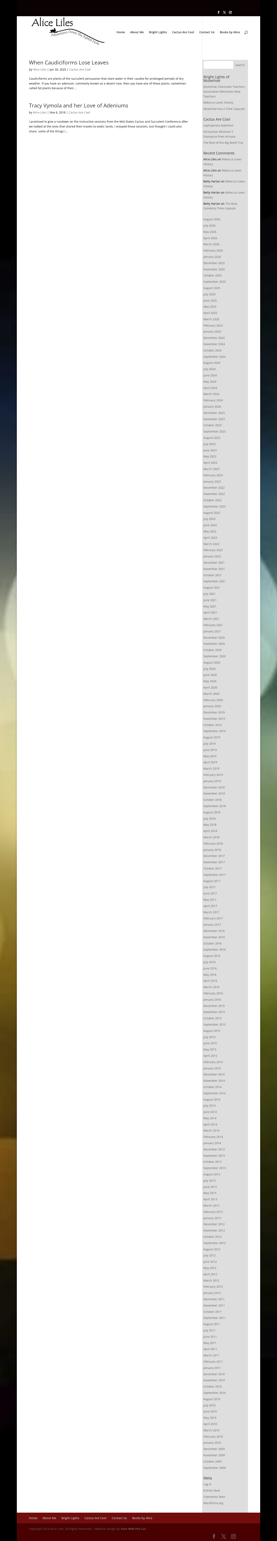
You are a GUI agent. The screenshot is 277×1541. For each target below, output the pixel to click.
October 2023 (212, 425)
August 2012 (211, 1249)
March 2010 (211, 1430)
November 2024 (214, 344)
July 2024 (209, 369)
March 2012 (211, 1280)
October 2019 (212, 725)
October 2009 (212, 1461)
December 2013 (214, 1149)
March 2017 (211, 912)
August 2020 (211, 662)
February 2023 (213, 475)
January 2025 (212, 331)
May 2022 (209, 531)
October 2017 (212, 868)
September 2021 (214, 581)
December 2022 (214, 487)
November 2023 (214, 419)
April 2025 (210, 313)
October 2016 (212, 943)
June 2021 (210, 600)
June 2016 (210, 968)
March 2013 (211, 1205)
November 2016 (214, 937)
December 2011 (214, 1299)
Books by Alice (230, 32)
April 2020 (210, 687)
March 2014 (211, 1130)
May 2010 (209, 1418)
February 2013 (213, 1212)
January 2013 (212, 1218)
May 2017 (209, 900)
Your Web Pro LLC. (134, 1529)
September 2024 (214, 357)
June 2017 (210, 893)
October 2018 (212, 800)
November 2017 (214, 862)
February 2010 (213, 1436)
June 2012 (210, 1262)
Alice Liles (39, 69)
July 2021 (209, 594)
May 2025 (209, 306)
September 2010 (214, 1393)
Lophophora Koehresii (218, 125)
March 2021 (211, 619)
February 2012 (213, 1286)
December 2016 (214, 931)
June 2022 (210, 525)
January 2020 (212, 706)
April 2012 (210, 1274)
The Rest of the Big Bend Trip (223, 143)
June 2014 (210, 1112)
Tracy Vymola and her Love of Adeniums (78, 105)
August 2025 (211, 288)
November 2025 (214, 269)
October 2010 (212, 1386)
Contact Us (207, 32)
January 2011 (212, 1368)
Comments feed (214, 1497)
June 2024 (210, 375)
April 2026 (210, 238)
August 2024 (211, 363)
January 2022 (212, 556)
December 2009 (214, 1449)
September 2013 (214, 1168)
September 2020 (214, 656)
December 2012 (214, 1224)
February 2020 (213, 700)
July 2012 (209, 1255)
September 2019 (214, 731)
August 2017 (211, 881)
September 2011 (214, 1318)
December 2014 (214, 1074)
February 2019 (213, 775)
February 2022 (213, 550)
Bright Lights (158, 32)
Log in (207, 1484)
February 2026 (213, 250)
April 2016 (210, 981)
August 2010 (211, 1399)
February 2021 (213, 625)
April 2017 (210, 906)
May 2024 (209, 381)
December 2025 (214, 263)
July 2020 (209, 669)
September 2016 (214, 949)
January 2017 (212, 924)
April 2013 (210, 1199)
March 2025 (211, 319)
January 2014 (212, 1143)
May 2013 (209, 1193)
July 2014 (209, 1105)
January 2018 (212, 850)
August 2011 (211, 1324)
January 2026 (212, 257)
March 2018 (211, 837)
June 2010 (210, 1411)
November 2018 (214, 793)
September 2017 (214, 875)
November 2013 (214, 1156)
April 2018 (210, 831)
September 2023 (214, 431)
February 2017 (213, 918)
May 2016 (209, 975)
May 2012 (209, 1268)
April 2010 (210, 1424)
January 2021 (212, 631)
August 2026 (211, 219)
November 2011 (214, 1305)
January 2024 (212, 406)
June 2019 (210, 750)
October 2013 (212, 1162)
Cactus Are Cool (183, 32)
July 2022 (209, 519)
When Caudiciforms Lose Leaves (68, 62)
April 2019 (210, 762)
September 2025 (214, 282)
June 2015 (210, 1043)
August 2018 (211, 812)
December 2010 (214, 1374)
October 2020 (212, 650)
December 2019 (214, 712)
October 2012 (212, 1237)
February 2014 (213, 1137)
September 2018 (214, 806)
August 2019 (211, 737)
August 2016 (211, 956)
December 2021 (214, 562)
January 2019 (212, 781)
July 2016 (209, 962)
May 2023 (209, 456)
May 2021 (209, 606)
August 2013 (211, 1174)
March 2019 (211, 768)
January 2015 (212, 1068)
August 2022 (211, 513)
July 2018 (209, 818)
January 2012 (212, 1293)
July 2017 (209, 887)
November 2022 (214, 494)
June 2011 (210, 1337)
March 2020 (211, 694)
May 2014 (209, 1118)
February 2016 (213, 993)
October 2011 (212, 1312)
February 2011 (213, 1361)
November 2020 (214, 644)
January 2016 (212, 999)
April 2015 (210, 1056)
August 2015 (211, 1031)
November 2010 (214, 1380)
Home (121, 32)
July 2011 (209, 1330)
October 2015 (212, 1018)
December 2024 (214, 338)
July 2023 (209, 444)
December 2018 (214, 787)
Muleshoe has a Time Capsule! (224, 109)
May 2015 (209, 1049)
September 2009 (214, 1468)
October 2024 (212, 350)
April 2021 (210, 612)
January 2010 (212, 1443)
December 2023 (214, 413)
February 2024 (213, 400)
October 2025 (212, 275)
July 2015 (209, 1037)
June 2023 (210, 450)
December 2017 (214, 856)
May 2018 (209, 825)
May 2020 (209, 681)
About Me (137, 32)
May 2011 (209, 1343)
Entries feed (211, 1490)
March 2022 (211, 544)
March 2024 (211, 394)
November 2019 (214, 719)
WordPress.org (213, 1503)
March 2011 (211, 1355)
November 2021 (214, 569)
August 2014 (211, 1099)
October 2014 (212, 1087)
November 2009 (214, 1455)
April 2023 (210, 463)
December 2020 (214, 637)
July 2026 (209, 225)
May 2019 (209, 756)
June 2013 (210, 1187)
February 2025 (213, 325)
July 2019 (209, 743)
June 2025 (210, 300)
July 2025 (209, 294)
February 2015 (213, 1062)
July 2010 (209, 1405)
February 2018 (213, 843)
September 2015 (214, 1024)
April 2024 (210, 388)
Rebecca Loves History (218, 102)
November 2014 (214, 1081)
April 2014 (210, 1124)
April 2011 (210, 1349)
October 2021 (212, 575)
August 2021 (211, 587)
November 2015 (214, 1012)
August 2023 (211, 438)
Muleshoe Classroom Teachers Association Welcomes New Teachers (224, 91)
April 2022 (210, 538)
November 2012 (214, 1230)
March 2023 (211, 469)
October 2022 (212, 500)
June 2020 (210, 675)
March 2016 (211, 987)
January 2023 (212, 481)
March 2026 (211, 244)
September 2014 (214, 1093)
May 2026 (209, 232)
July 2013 (209, 1180)
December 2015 (214, 1006)
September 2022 (214, 506)
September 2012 (214, 1243)
